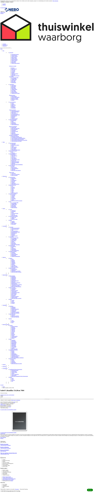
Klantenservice (5, 44)
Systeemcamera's (14, 55)
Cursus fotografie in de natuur (16, 141)
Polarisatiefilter (13, 78)
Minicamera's (13, 62)
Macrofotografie (14, 115)
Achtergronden (13, 291)
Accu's (12, 103)
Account (4, 3)
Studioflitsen (13, 276)
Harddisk (12, 72)
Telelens (12, 179)
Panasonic (13, 152)
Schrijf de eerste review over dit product (7, 394)
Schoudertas (13, 211)
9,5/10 (9, 406)
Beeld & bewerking (6, 324)
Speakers (12, 335)
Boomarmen (13, 295)
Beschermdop (13, 82)
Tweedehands (5, 368)
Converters (13, 194)
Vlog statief (13, 265)
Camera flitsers (13, 375)
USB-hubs (13, 331)
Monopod (13, 260)
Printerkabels (13, 341)
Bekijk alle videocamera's (15, 149)
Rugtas (12, 212)
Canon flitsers (13, 85)
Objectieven (5, 176)
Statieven (4, 257)
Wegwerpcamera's (14, 59)
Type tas (10, 209)
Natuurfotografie (12, 245)
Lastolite (12, 300)
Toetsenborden (13, 337)
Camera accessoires (12, 109)
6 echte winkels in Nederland (8, 477)
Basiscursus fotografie (15, 136)
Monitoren (13, 327)
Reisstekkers (13, 106)
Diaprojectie (13, 133)
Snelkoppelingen (14, 269)
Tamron (12, 189)
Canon (12, 191)
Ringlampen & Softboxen (15, 282)
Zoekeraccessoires (14, 118)
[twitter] (1, 455)
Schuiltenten (13, 122)
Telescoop (13, 314)
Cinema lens (13, 173)
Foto (3, 50)
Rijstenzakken (13, 123)
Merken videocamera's (13, 150)
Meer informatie (55, 0)
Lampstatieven (13, 288)
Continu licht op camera (15, 93)
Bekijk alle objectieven (15, 184)
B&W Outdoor (13, 223)
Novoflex (13, 303)
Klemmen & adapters (15, 296)
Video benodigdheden (13, 153)
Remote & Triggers (14, 290)
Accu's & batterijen (12, 102)
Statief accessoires (12, 268)
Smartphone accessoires (15, 355)
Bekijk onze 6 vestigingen (15, 400)
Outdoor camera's (14, 60)
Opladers (12, 352)
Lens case (13, 214)
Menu (1, 48)
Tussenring (13, 195)
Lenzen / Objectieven (15, 374)
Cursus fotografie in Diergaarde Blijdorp (18, 138)
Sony (12, 151)
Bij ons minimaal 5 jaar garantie (8, 479)
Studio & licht (5, 274)
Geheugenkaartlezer (14, 73)
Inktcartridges (13, 362)
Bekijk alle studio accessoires (16, 298)
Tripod (12, 259)
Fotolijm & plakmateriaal (15, 256)
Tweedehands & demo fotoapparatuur (15, 369)
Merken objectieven (12, 185)
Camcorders (13, 144)
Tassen (4, 208)
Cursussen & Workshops (13, 135)
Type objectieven (12, 177)
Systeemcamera (14, 371)
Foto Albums (13, 253)
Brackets (12, 100)
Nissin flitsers (13, 88)
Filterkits (12, 241)
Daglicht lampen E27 (15, 280)
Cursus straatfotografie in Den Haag (17, 139)
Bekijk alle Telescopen (15, 316)
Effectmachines (14, 293)
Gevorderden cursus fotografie (16, 137)
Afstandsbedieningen (15, 111)
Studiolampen (13, 277)
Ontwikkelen (13, 130)
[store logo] (12, 11)
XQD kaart (13, 69)
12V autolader (13, 346)
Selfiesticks (13, 163)
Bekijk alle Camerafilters (15, 244)
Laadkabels (13, 340)
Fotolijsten (13, 252)
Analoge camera (14, 58)
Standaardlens (13, 178)
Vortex (12, 320)
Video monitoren (14, 155)
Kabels (10, 339)
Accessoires (5, 226)
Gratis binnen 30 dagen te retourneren (9, 478)
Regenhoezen (13, 120)
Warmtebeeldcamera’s (15, 309)
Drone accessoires (14, 175)
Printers (12, 359)
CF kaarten (13, 70)
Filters (10, 201)
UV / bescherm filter (14, 77)
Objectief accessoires (12, 193)
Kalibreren (13, 329)
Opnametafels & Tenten (15, 292)
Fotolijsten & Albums (12, 251)
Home (4, 386)
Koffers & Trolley (14, 219)
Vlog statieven (13, 157)
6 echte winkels (3, 404)
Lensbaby (13, 182)
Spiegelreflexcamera (14, 370)
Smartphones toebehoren (13, 349)
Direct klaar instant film (15, 128)
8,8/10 (12, 480)
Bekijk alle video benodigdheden (17, 164)
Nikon (12, 190)
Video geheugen (12, 165)
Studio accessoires (12, 287)
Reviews (1, 438)
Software (12, 338)
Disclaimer (17, 489)
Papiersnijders (13, 255)
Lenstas (12, 199)
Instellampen (13, 278)
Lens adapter (13, 198)
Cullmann (13, 222)
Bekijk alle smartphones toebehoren (17, 357)
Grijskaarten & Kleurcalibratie (16, 284)
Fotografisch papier (14, 131)
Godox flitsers (13, 91)
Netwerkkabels (13, 342)
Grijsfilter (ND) (14, 79)
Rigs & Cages (13, 160)
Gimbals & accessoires (15, 161)
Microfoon (13, 334)
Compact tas (13, 210)
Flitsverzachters (14, 96)
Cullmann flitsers (14, 89)
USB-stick (13, 330)
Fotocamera (11, 52)
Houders (12, 350)
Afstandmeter (13, 311)
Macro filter (13, 81)
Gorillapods (13, 263)
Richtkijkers (13, 308)
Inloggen (4, 4)
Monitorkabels (13, 343)
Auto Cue (13, 156)
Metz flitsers (13, 87)
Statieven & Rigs (14, 266)
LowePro (13, 221)
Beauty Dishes (13, 294)
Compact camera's (14, 56)
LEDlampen (13, 279)
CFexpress (13, 71)
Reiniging (13, 117)
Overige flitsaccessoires (15, 97)
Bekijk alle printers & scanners (16, 363)
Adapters (12, 347)
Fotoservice (5, 45)
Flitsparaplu (13, 281)
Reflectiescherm (14, 283)
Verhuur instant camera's (15, 63)
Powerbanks (13, 107)
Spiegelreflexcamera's (15, 54)
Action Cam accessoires (15, 110)
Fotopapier (13, 361)
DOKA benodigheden (15, 134)
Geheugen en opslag (12, 66)
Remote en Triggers (14, 98)
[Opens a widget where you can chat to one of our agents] (90, 490)
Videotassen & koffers (15, 162)
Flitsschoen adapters (14, 99)
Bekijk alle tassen (14, 215)
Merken (10, 220)
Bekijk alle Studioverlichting (16, 286)
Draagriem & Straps (14, 213)
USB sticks (13, 74)
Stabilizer (13, 264)
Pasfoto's (4, 364)
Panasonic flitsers (14, 92)
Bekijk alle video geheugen (16, 170)
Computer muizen (14, 336)
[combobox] (5, 47)
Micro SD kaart (14, 68)
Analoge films (13, 127)
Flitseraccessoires (12, 95)
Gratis (1, 403)
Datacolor (13, 302)
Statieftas (12, 218)
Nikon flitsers (13, 86)
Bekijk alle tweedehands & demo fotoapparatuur (19, 376)
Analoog (12, 373)
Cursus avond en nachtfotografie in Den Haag (19, 140)
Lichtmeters (13, 289)
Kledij (12, 121)
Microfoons (13, 116)
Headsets (12, 351)
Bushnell (12, 321)
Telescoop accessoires (15, 315)
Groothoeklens (13, 180)
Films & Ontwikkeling (13, 126)
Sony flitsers (13, 90)
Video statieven (14, 158)
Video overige (11, 172)
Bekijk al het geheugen (15, 75)
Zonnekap (13, 197)
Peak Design (13, 224)
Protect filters (13, 80)
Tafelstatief (13, 262)
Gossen (12, 301)
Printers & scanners (12, 358)
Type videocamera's (12, 143)
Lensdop (12, 196)
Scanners (12, 360)
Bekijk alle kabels (14, 348)
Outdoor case (13, 217)
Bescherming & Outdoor (15, 114)
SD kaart (12, 67)
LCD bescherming (14, 113)
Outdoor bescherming (13, 119)
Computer (11, 325)
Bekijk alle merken (14, 192)
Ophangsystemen (14, 297)
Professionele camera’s (15, 145)
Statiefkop (13, 261)
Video (4, 142)
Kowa (12, 322)
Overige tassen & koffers (13, 216)
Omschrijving (2, 433)
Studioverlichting (12, 275)
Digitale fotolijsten (14, 254)
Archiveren (13, 132)
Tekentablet (13, 328)
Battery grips (13, 112)
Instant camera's (14, 57)
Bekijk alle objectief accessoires (16, 200)
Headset (12, 333)
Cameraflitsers (11, 84)
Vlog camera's (13, 61)
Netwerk (12, 332)
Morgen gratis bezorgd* (7, 476)
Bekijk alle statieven (14, 267)
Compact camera (14, 372)
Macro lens (13, 181)
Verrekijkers (5, 305)
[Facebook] (0, 455)
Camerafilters (11, 76)
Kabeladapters (13, 353)
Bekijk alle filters (14, 207)
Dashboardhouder (14, 354)
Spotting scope (13, 310)
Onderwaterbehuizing (15, 124)
